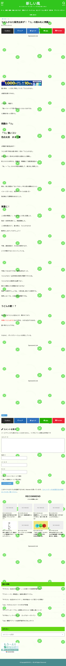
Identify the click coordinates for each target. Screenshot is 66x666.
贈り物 (51, 10)
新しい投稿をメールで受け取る (12, 479)
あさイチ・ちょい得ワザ (42, 10)
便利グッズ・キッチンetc (28, 10)
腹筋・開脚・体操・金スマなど (13, 10)
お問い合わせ (33, 15)
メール (4, 462)
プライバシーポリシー (59, 10)
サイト (3, 469)
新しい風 (33, 3)
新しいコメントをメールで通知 (12, 476)
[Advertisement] (33, 54)
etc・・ (5, 415)
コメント (4, 437)
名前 (3, 455)
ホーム (2, 10)
